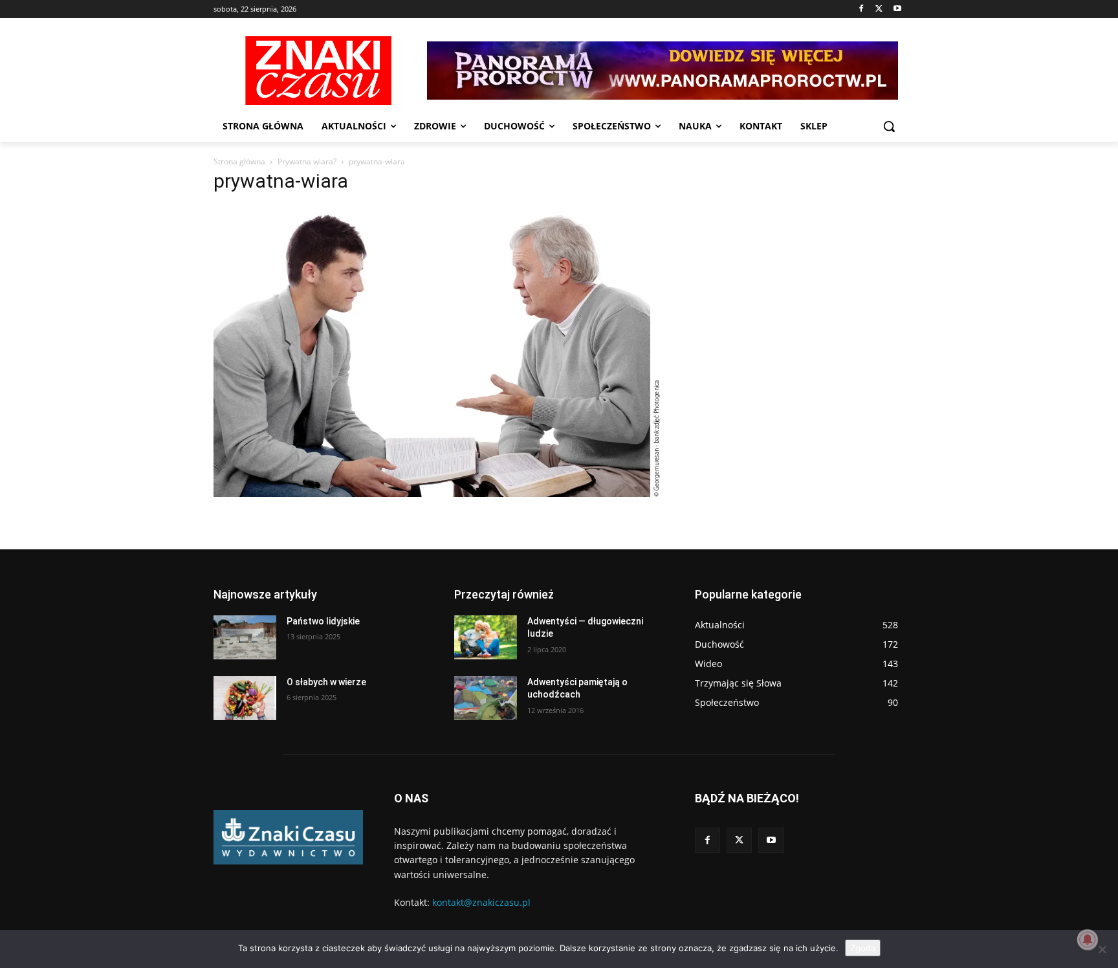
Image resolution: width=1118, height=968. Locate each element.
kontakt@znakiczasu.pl (481, 902)
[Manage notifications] (1087, 939)
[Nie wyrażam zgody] (1101, 949)
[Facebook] (861, 9)
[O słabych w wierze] (245, 698)
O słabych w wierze (326, 682)
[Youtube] (897, 9)
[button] (888, 126)
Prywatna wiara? (307, 161)
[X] (878, 9)
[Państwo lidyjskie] (245, 637)
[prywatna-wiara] (439, 493)
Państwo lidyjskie (323, 621)
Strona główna (239, 161)
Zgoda (862, 948)
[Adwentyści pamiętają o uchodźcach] (485, 698)
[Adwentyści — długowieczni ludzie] (485, 637)
